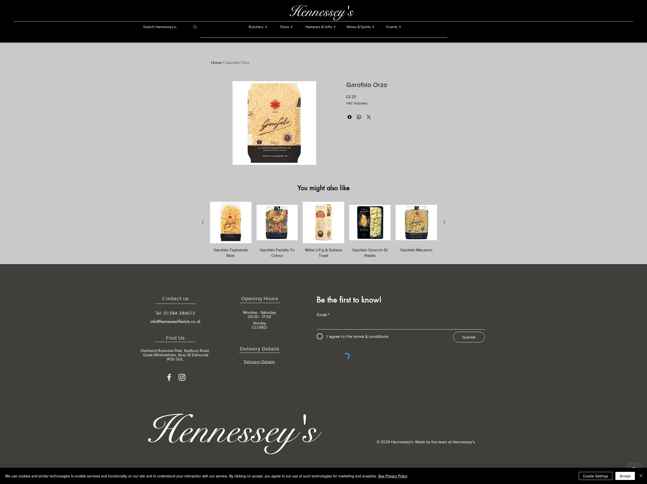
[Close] (641, 476)
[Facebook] (169, 377)
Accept (625, 475)
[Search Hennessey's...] (195, 27)
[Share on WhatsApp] (359, 117)
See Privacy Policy (392, 475)
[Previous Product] (203, 222)
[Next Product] (444, 222)
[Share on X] (369, 117)
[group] (323, 230)
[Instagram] (182, 377)
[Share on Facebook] (349, 117)
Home (216, 62)
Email (322, 315)
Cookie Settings (595, 475)
